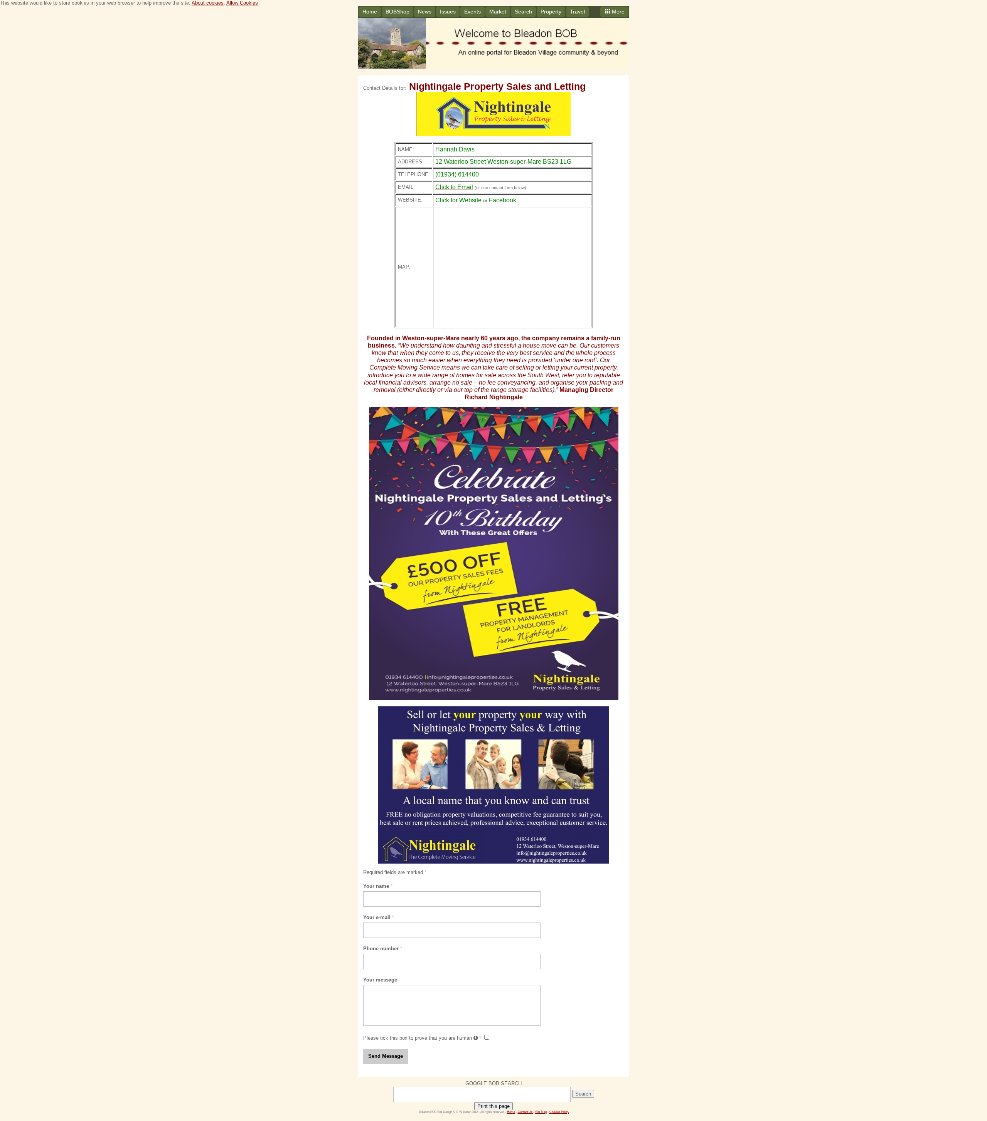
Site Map (541, 1112)
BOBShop (397, 11)
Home (369, 11)
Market (497, 11)
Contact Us (525, 1112)
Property (551, 11)
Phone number (382, 948)
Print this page (493, 1106)
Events (472, 11)
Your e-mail (378, 917)
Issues (448, 11)
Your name (377, 886)
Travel (577, 11)
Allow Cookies (242, 3)
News (424, 11)
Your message (380, 980)
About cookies (208, 3)
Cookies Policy (559, 1112)
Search (523, 11)
